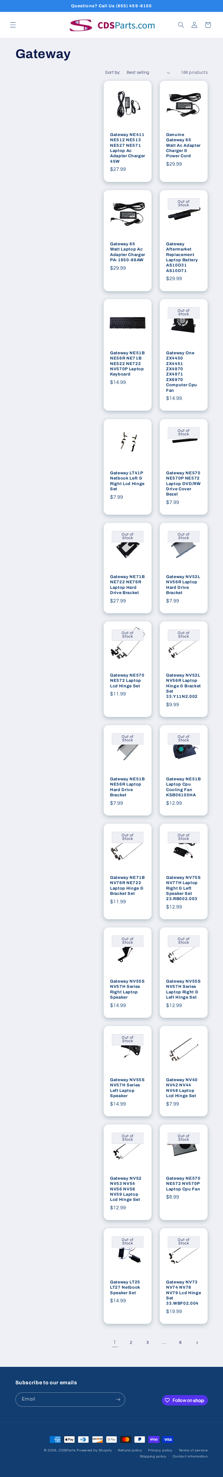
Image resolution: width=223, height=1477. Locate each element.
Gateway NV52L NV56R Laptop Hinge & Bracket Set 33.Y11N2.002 (183, 686)
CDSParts (67, 1450)
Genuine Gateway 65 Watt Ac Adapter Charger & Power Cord (183, 145)
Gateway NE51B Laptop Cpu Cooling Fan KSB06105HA (183, 787)
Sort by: (112, 72)
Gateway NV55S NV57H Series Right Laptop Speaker (127, 989)
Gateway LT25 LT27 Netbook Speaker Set (125, 1287)
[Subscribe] (118, 1399)
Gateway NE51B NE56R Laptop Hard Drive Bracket (127, 787)
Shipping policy (153, 1456)
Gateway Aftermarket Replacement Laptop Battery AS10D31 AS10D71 (182, 257)
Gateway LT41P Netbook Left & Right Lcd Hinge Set (127, 480)
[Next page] (197, 1342)
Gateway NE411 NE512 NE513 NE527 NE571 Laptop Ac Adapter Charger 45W (127, 148)
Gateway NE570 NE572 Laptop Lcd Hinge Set (127, 680)
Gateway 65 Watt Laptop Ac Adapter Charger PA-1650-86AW (127, 251)
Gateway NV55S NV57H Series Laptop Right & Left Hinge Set (183, 989)
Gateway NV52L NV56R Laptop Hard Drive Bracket (183, 584)
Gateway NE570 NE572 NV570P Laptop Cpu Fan (183, 1183)
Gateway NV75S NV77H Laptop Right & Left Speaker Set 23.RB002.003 (183, 888)
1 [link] (114, 1342)
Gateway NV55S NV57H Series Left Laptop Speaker (127, 1087)
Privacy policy (160, 1450)
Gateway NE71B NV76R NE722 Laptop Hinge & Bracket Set (127, 885)
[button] (12, 25)
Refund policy (130, 1450)
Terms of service (193, 1450)
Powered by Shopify (94, 1450)
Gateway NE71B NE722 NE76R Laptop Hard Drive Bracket (127, 584)
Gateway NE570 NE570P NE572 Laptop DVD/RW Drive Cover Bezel (183, 483)
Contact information (190, 1456)
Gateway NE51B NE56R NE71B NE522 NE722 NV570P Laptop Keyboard (127, 364)
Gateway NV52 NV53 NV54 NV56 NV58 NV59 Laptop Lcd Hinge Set (126, 1189)
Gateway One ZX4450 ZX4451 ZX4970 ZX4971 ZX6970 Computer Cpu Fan (181, 372)
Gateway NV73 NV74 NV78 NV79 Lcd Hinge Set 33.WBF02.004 (183, 1293)
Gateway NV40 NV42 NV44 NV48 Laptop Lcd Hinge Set (182, 1087)
